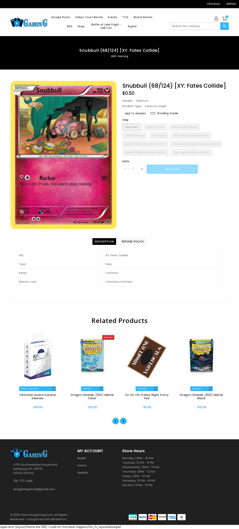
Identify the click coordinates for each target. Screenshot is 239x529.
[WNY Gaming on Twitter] (13, 4)
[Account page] (216, 18)
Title (125, 120)
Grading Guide (167, 113)
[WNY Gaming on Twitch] (27, 4)
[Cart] (225, 18)
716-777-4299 (22, 481)
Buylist (81, 458)
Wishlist (231, 4)
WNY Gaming (119, 56)
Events (82, 465)
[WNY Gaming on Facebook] (6, 4)
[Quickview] (16, 408)
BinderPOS (58, 519)
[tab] (104, 241)
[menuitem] (61, 17)
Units (126, 161)
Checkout (213, 4)
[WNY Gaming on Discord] (20, 4)
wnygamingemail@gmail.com (34, 489)
